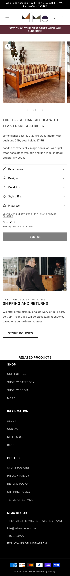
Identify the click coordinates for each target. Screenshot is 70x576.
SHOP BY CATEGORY (20, 382)
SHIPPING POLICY (19, 491)
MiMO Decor (29, 571)
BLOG (11, 445)
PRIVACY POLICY (18, 475)
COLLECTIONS (16, 373)
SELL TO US (15, 436)
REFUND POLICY (18, 483)
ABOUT (11, 420)
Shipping (7, 226)
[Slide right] (43, 110)
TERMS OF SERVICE (20, 499)
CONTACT (13, 428)
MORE (11, 398)
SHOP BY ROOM (17, 390)
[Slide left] (27, 110)
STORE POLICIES (20, 333)
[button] (7, 17)
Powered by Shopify (46, 571)
